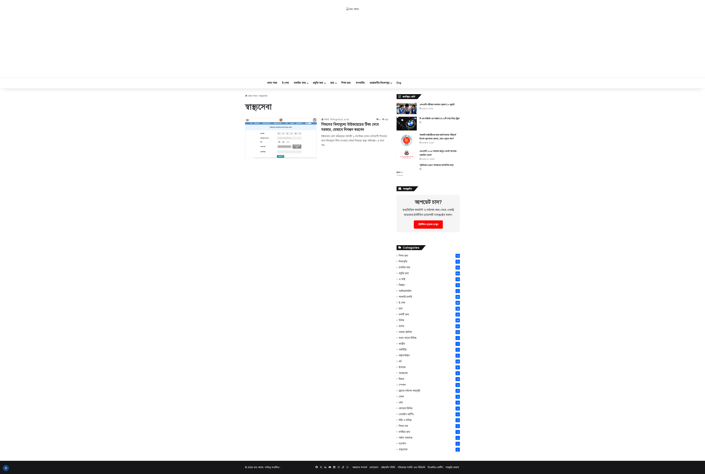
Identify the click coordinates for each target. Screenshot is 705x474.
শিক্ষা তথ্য (346, 82)
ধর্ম (400, 361)
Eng (399, 82)
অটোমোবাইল (405, 291)
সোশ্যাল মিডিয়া (406, 408)
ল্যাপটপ (402, 443)
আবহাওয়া (403, 373)
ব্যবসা (401, 326)
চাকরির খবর (300, 82)
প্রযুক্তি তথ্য (318, 82)
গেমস (401, 396)
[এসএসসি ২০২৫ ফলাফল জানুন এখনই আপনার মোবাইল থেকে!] (407, 155)
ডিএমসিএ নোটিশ (435, 467)
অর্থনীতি (402, 349)
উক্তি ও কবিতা (405, 420)
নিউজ (401, 320)
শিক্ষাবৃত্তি (403, 261)
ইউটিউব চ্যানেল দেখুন (428, 224)
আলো (326, 119)
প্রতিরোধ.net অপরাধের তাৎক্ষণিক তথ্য (436, 165)
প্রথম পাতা (272, 82)
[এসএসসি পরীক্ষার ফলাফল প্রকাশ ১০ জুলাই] (407, 108)
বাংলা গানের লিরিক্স (407, 337)
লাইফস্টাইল (404, 355)
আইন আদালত (405, 437)
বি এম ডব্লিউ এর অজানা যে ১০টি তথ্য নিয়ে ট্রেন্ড (440, 118)
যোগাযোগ (374, 467)
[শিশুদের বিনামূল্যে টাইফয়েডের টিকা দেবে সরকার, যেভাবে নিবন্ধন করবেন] (281, 138)
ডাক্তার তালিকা (405, 332)
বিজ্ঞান (402, 285)
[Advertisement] (352, 44)
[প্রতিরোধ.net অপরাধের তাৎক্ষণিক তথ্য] (407, 170)
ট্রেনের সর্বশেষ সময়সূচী (409, 390)
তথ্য (332, 82)
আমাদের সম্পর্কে (359, 467)
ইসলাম (402, 367)
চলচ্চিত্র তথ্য (404, 431)
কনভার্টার (360, 82)
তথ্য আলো (258, 467)
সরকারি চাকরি (405, 296)
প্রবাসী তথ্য (404, 314)
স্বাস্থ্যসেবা (403, 449)
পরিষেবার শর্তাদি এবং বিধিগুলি (411, 467)
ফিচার (401, 379)
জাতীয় (402, 343)
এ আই (402, 279)
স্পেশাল (402, 384)
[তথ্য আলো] (352, 9)
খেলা (401, 402)
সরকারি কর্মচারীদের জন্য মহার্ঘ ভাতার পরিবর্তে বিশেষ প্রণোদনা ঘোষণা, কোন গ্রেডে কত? (438, 136)
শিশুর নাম (403, 426)
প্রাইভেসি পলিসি (388, 467)
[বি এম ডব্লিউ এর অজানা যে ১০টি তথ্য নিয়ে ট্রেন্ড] (407, 123)
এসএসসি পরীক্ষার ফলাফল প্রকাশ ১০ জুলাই (437, 104)
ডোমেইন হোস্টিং (406, 414)
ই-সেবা (285, 82)
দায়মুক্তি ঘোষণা (452, 467)
